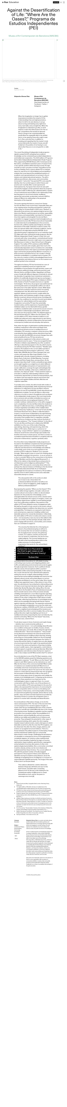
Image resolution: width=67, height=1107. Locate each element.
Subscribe (34, 557)
